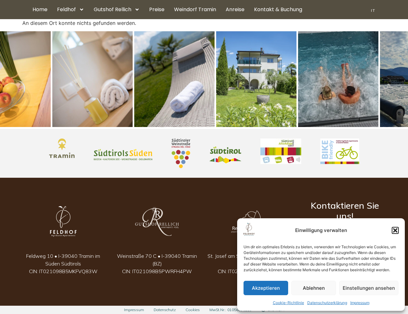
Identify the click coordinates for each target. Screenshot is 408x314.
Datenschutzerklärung (327, 302)
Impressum (359, 302)
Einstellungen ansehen (369, 288)
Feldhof (66, 9)
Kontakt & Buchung (278, 9)
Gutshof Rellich (112, 9)
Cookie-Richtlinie (288, 302)
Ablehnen (314, 288)
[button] (395, 230)
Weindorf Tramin (195, 9)
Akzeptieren (266, 288)
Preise (156, 9)
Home (40, 9)
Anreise (235, 9)
